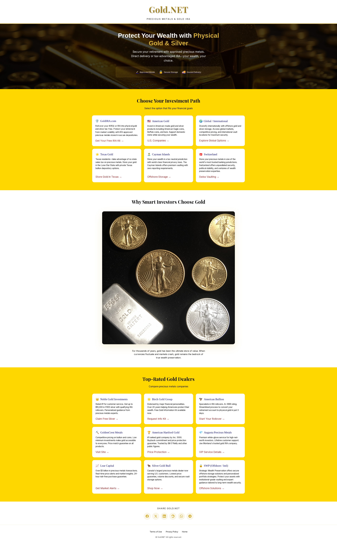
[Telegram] (190, 516)
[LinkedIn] (164, 516)
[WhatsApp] (181, 516)
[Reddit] (173, 516)
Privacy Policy (172, 532)
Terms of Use (156, 532)
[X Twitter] (155, 516)
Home (184, 532)
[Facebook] (147, 516)
